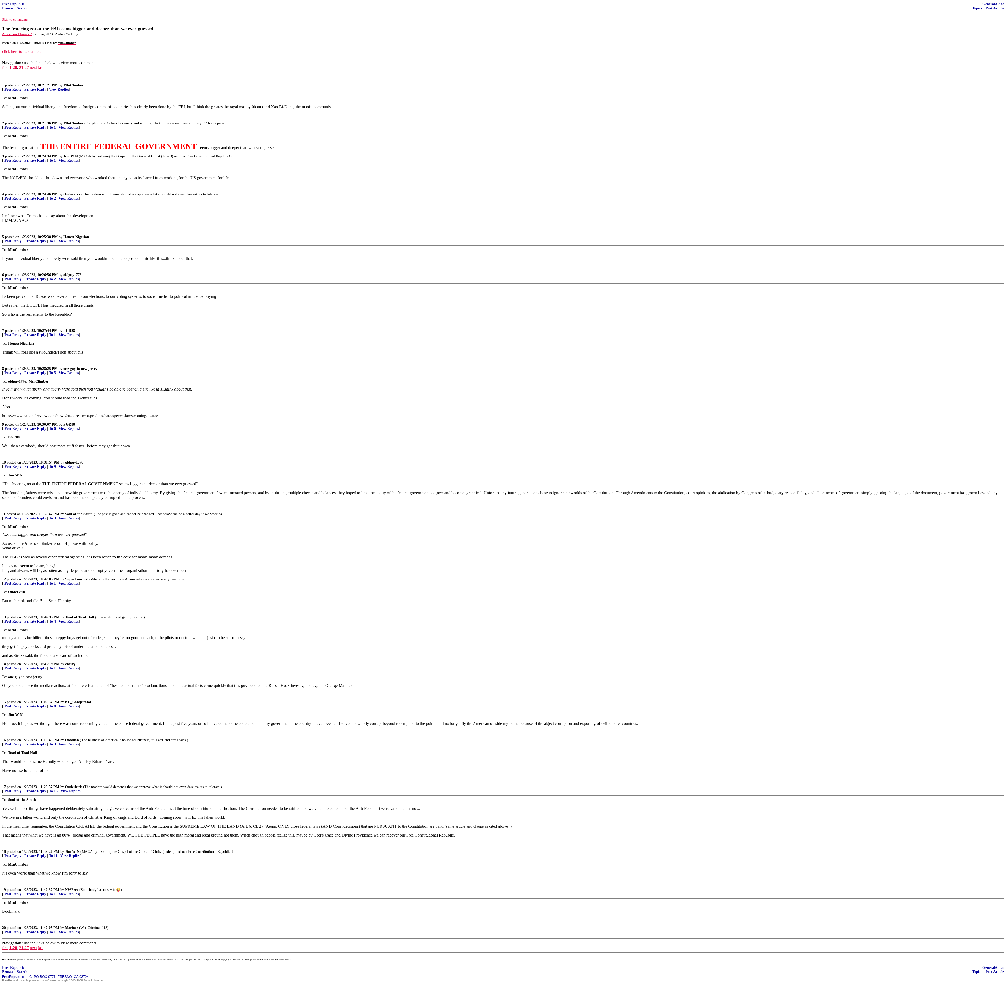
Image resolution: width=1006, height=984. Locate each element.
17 (4, 787)
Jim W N (70, 156)
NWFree (71, 890)
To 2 (52, 198)
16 (4, 740)
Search (22, 8)
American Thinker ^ (17, 34)
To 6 (52, 429)
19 (4, 890)
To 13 (53, 791)
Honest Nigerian (76, 237)
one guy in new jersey (80, 369)
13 (4, 617)
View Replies (59, 89)
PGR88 (69, 331)
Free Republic (13, 4)
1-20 (13, 67)
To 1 (52, 127)
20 (4, 928)
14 (4, 664)
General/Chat (993, 4)
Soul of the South (79, 514)
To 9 (52, 467)
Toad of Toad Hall (79, 617)
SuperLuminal (76, 579)
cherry (70, 664)
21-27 (24, 67)
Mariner (71, 928)
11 (4, 514)
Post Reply (12, 89)
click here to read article (21, 51)
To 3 (52, 518)
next (33, 67)
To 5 (52, 373)
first (5, 67)
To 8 (52, 706)
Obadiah (72, 740)
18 (4, 852)
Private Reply (35, 89)
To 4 (52, 621)
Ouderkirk (71, 194)
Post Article (995, 8)
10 (4, 462)
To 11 (53, 856)
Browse (7, 8)
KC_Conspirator (78, 702)
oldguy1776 (72, 275)
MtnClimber (73, 85)
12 (4, 579)
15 (4, 702)
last (40, 67)
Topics (977, 8)
